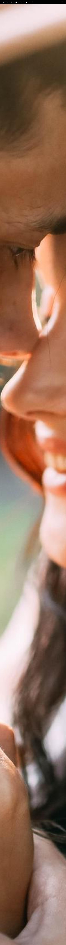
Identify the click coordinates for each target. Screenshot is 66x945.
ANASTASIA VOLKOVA (18, 2)
